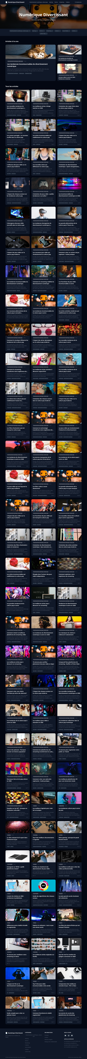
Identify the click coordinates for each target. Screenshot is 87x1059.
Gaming (51, 2)
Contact (46, 1037)
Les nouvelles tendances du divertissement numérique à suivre (72, 1047)
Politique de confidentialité (51, 1041)
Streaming (61, 2)
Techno (56, 2)
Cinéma (74, 31)
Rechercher (79, 2)
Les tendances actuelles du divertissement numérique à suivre (72, 1043)
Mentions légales (48, 1039)
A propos (47, 1035)
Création (68, 2)
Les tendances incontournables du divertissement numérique (72, 1041)
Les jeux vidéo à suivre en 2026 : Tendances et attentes (71, 1045)
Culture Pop (43, 33)
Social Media (66, 31)
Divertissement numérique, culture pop (39, 2)
